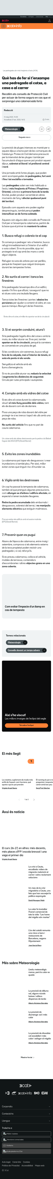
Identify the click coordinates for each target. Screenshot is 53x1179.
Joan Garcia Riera (34, 945)
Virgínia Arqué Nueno (9, 788)
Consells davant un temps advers (24, 650)
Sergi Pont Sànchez (43, 788)
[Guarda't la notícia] (41, 129)
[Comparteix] (48, 129)
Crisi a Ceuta (39, 16)
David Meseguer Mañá (36, 900)
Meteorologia (11, 129)
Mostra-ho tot (26, 1057)
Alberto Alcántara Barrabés (38, 1003)
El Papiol (31, 16)
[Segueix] (22, 129)
